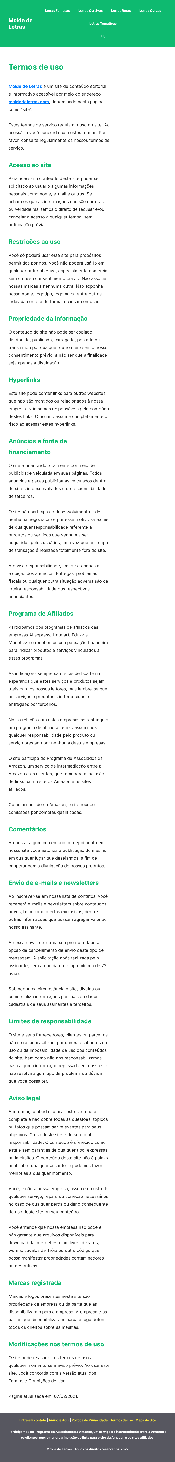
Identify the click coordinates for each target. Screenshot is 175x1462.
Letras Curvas (150, 11)
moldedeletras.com (29, 101)
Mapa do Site (146, 1420)
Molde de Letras (21, 23)
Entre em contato (32, 1420)
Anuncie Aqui (59, 1420)
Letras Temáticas (103, 23)
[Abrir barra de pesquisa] (103, 36)
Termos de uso (121, 1420)
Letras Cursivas (90, 11)
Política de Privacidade (90, 1420)
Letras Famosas (57, 11)
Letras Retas (121, 11)
